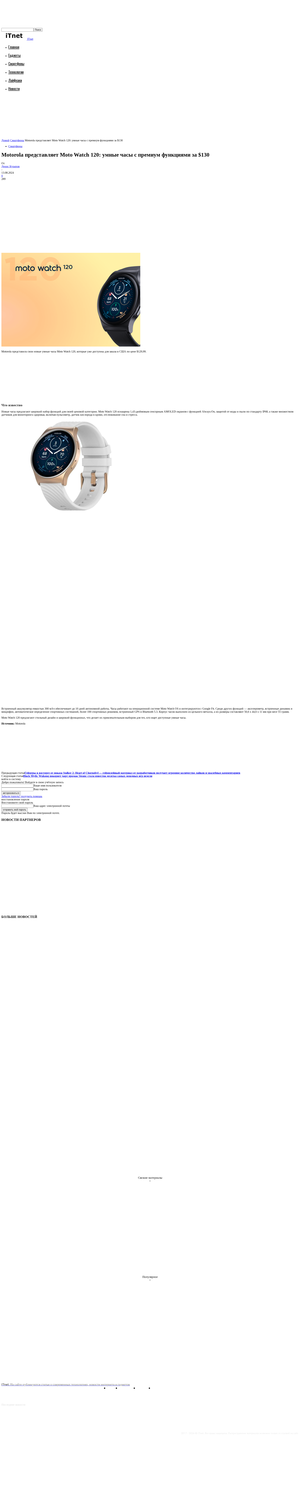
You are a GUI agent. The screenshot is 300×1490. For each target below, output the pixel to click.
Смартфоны (16, 63)
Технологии (16, 71)
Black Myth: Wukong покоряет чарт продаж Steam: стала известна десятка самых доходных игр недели (87, 776)
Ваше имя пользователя (47, 785)
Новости (14, 88)
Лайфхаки (15, 80)
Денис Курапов (10, 166)
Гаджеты (14, 55)
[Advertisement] (64, 103)
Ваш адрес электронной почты (52, 805)
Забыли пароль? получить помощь (21, 796)
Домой (5, 140)
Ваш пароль (41, 789)
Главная (13, 46)
